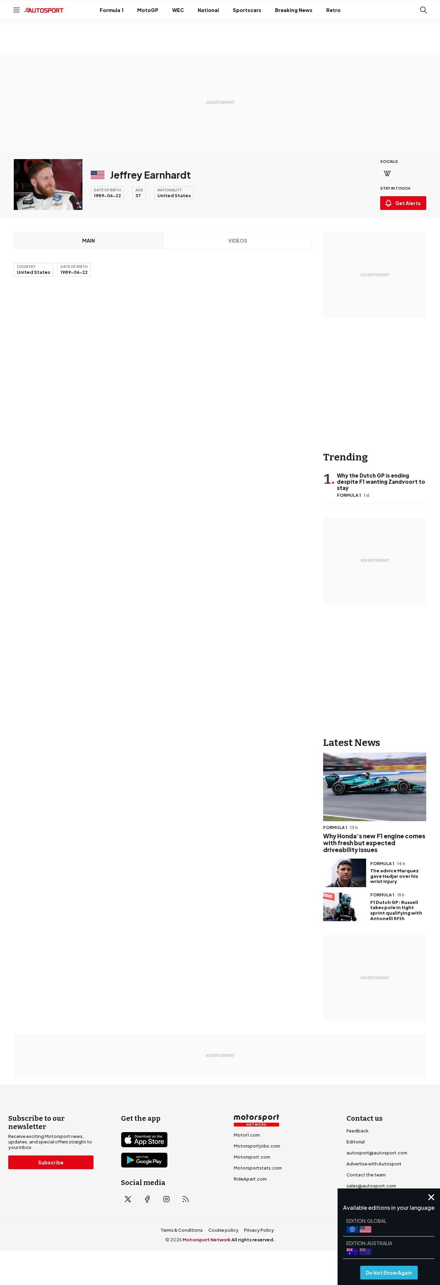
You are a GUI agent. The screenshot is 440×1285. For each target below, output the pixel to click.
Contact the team (366, 1174)
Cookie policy (223, 1230)
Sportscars (247, 10)
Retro (333, 10)
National (208, 10)
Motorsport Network (207, 1239)
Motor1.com (247, 1135)
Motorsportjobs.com (257, 1146)
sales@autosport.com (371, 1185)
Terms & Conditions (182, 1230)
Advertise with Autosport (374, 1163)
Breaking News (293, 10)
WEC (178, 10)
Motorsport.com (252, 1157)
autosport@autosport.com (376, 1152)
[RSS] (185, 1199)
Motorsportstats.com (258, 1168)
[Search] (423, 10)
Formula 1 (111, 10)
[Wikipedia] (387, 173)
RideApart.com (250, 1179)
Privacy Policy (259, 1230)
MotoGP (147, 10)
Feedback (357, 1130)
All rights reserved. (253, 1239)
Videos (237, 240)
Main (88, 240)
